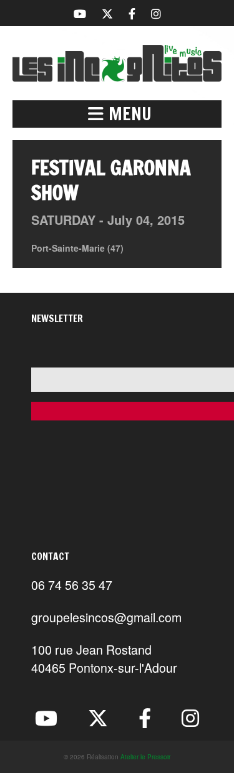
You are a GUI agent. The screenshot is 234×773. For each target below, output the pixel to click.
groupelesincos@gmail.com (106, 617)
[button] (117, 114)
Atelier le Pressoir (145, 756)
